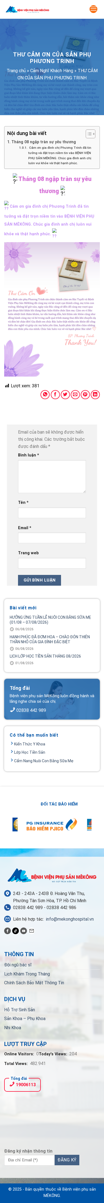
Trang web (28, 553)
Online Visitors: (19, 1054)
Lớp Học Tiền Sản (29, 752)
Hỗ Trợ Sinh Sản (19, 1009)
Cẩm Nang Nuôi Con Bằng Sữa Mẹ (43, 761)
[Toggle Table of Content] (88, 134)
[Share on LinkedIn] (95, 394)
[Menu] (93, 9)
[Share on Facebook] (55, 394)
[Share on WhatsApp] (45, 394)
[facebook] (7, 930)
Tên (23, 502)
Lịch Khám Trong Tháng (27, 974)
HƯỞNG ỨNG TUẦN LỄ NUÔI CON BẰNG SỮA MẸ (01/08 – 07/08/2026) (50, 620)
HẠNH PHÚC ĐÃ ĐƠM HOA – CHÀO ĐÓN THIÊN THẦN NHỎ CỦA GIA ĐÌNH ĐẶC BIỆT (50, 639)
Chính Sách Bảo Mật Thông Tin (34, 982)
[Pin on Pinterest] (85, 394)
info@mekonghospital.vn (70, 919)
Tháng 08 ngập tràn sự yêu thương (43, 142)
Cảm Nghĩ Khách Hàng (51, 70)
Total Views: (16, 1063)
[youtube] (23, 930)
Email (24, 528)
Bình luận (28, 455)
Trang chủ (16, 70)
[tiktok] (15, 930)
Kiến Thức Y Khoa (29, 744)
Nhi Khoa (12, 1027)
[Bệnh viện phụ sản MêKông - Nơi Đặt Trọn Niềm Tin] (27, 9)
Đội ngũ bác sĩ (18, 964)
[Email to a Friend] (75, 394)
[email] (31, 930)
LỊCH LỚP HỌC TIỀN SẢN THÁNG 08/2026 (45, 656)
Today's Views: (53, 1054)
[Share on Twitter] (65, 394)
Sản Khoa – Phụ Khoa (24, 1018)
